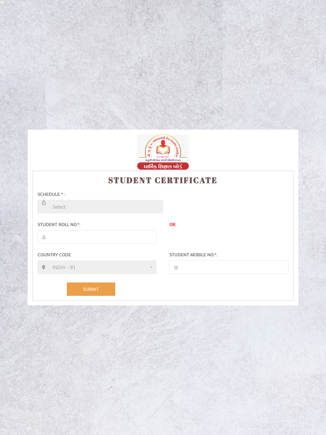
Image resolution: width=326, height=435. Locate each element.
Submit (91, 289)
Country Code (54, 254)
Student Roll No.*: (59, 224)
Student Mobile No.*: (193, 254)
